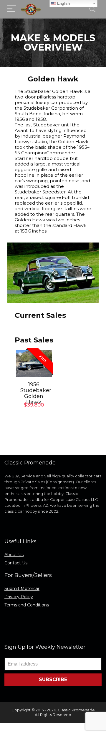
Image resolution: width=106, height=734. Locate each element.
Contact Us (15, 563)
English (63, 3)
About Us (14, 554)
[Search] (92, 9)
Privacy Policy (18, 596)
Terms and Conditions (26, 605)
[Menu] (11, 9)
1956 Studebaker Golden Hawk (35, 393)
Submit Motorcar (21, 588)
